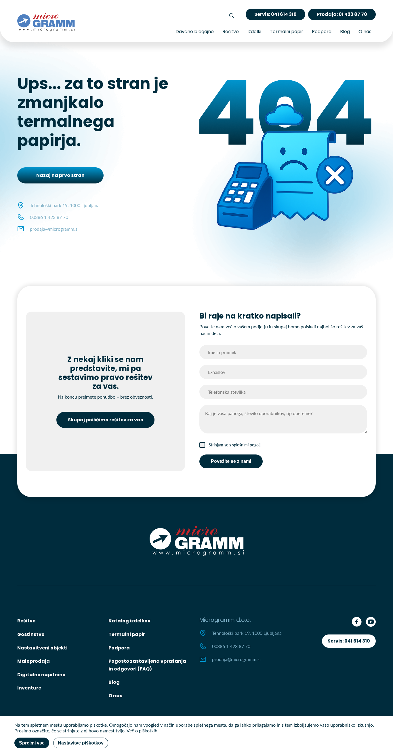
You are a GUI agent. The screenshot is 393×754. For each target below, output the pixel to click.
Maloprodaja (33, 661)
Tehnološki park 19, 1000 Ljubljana (247, 633)
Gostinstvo (31, 634)
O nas (364, 31)
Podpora (321, 31)
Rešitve (230, 31)
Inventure (29, 688)
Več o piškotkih (142, 730)
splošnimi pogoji (246, 444)
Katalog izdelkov (129, 620)
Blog (345, 31)
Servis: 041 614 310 (349, 641)
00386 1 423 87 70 (49, 217)
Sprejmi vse (32, 742)
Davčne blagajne (194, 31)
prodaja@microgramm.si (54, 229)
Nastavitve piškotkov (81, 742)
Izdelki (254, 31)
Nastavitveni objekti (42, 648)
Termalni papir (286, 31)
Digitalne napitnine (41, 674)
